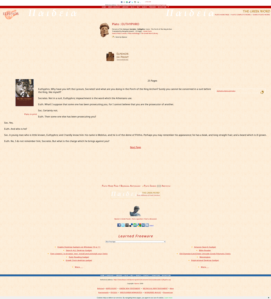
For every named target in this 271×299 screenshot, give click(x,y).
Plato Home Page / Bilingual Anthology (121, 185)
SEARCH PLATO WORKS (261, 15)
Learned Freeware (135, 236)
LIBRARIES (125, 7)
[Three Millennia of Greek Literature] (256, 13)
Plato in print (30, 114)
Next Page (135, 147)
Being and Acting (226, 91)
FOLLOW (148, 2)
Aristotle (166, 185)
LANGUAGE (110, 275)
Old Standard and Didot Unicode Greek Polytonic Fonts (205, 253)
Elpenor (136, 283)
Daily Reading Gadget (79, 257)
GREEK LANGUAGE (114, 7)
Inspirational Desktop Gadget (205, 260)
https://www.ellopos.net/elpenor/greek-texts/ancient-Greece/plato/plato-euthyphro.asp (141, 5)
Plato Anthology (133, 33)
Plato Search (150, 185)
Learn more (168, 298)
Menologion (205, 257)
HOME (104, 7)
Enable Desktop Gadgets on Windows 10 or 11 (78, 247)
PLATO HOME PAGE (222, 15)
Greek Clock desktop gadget (79, 260)
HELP (138, 7)
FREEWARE (152, 7)
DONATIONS (156, 275)
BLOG (133, 7)
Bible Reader (205, 250)
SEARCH (144, 7)
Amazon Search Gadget (205, 247)
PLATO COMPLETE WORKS (241, 15)
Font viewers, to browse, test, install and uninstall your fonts (79, 253)
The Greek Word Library (149, 33)
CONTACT (146, 275)
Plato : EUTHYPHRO (125, 24)
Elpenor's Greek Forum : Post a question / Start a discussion (135, 219)
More (79, 267)
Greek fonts (147, 31)
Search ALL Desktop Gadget (79, 250)
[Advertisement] (150, 56)
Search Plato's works (119, 33)
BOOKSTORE (162, 7)
